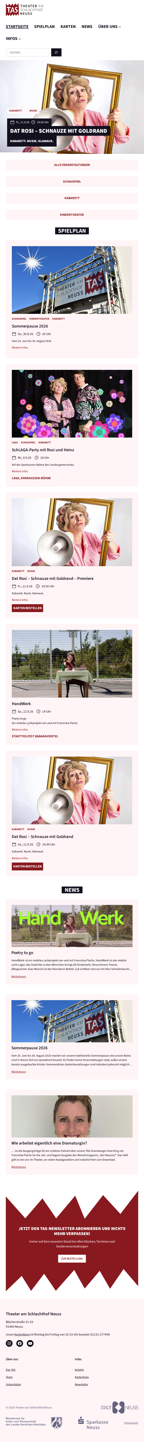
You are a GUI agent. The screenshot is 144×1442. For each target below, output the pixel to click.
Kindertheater (72, 215)
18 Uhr (44, 458)
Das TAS (10, 1370)
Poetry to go (22, 952)
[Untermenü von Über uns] (119, 26)
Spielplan (72, 231)
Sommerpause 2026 (30, 326)
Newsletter (81, 1384)
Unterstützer (13, 1384)
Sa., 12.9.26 (23, 117)
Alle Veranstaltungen (72, 165)
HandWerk (25, 126)
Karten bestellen (27, 608)
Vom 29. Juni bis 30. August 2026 (31, 341)
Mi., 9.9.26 (24, 458)
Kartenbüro (22, 1334)
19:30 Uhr (47, 586)
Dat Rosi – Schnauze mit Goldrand (42, 836)
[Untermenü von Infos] (19, 38)
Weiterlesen (18, 976)
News (72, 890)
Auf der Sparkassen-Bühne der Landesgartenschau (43, 465)
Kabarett (72, 198)
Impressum (131, 1423)
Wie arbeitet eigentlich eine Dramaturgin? (49, 1143)
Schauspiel (72, 181)
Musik (31, 571)
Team (9, 1377)
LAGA (15, 442)
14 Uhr (42, 117)
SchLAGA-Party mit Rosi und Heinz (43, 450)
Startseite (17, 26)
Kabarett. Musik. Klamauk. (28, 593)
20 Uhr (46, 334)
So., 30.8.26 (25, 334)
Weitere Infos (20, 347)
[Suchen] (56, 52)
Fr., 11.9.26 (25, 586)
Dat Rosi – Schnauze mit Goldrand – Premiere (53, 578)
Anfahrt (79, 1370)
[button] (66, 150)
